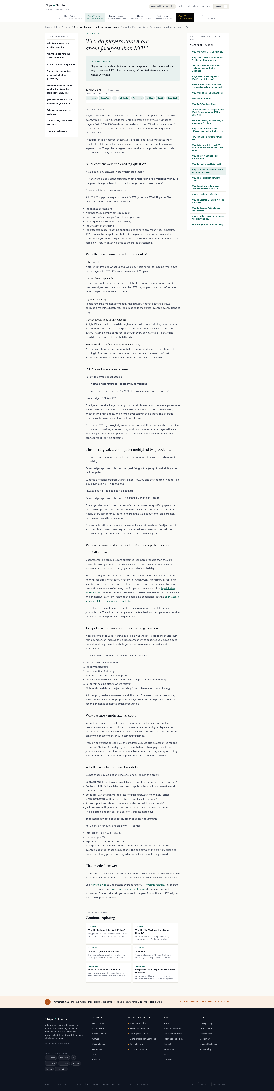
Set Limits (206, 1002)
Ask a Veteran (62, 27)
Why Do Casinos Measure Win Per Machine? (208, 201)
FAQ (166, 1054)
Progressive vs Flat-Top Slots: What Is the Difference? (205, 77)
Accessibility (205, 1049)
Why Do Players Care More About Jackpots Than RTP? (208, 170)
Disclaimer (205, 1038)
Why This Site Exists (173, 1028)
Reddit (150, 98)
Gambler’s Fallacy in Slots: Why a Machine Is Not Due (207, 121)
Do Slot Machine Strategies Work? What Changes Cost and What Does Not (208, 112)
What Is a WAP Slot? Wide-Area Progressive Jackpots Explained (207, 86)
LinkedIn (124, 98)
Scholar (95, 1054)
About (196, 6)
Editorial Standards (173, 1033)
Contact (206, 6)
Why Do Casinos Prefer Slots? (205, 194)
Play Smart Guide (138, 1023)
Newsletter (169, 1049)
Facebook (91, 98)
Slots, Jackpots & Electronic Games (96, 27)
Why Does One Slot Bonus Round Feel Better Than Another (207, 58)
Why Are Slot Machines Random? (207, 93)
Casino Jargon (99, 1044)
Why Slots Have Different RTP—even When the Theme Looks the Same (207, 147)
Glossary (96, 1059)
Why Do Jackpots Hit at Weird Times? (206, 179)
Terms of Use (206, 1028)
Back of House (99, 1033)
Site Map (168, 1059)
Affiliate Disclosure (208, 1044)
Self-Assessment (189, 1002)
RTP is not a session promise (61, 64)
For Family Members (139, 1049)
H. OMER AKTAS (93, 90)
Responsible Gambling (162, 6)
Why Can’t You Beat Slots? (204, 104)
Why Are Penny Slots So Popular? (207, 52)
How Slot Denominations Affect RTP (207, 138)
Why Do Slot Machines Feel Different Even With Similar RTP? (207, 129)
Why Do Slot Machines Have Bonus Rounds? (205, 157)
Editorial (184, 6)
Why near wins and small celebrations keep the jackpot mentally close (59, 89)
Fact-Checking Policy (173, 1038)
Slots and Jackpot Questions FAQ (207, 224)
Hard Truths (98, 1023)
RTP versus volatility (154, 884)
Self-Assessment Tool (140, 1028)
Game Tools (97, 1049)
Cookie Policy (206, 1033)
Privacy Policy (206, 1023)
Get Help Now (222, 1002)
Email (160, 98)
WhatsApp (105, 98)
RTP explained (98, 884)
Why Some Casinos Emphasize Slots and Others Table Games (206, 187)
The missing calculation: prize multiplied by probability (59, 75)
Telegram (137, 98)
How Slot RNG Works (201, 98)
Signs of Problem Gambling (143, 1038)
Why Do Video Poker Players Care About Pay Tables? (208, 217)
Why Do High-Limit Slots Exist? (206, 164)
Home (47, 27)
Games (95, 1038)
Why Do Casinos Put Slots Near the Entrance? (206, 209)
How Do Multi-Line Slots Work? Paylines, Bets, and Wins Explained (206, 68)
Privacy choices (139, 1084)
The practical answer (57, 131)
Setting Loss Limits (139, 1033)
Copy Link (172, 98)
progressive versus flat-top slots (129, 889)
